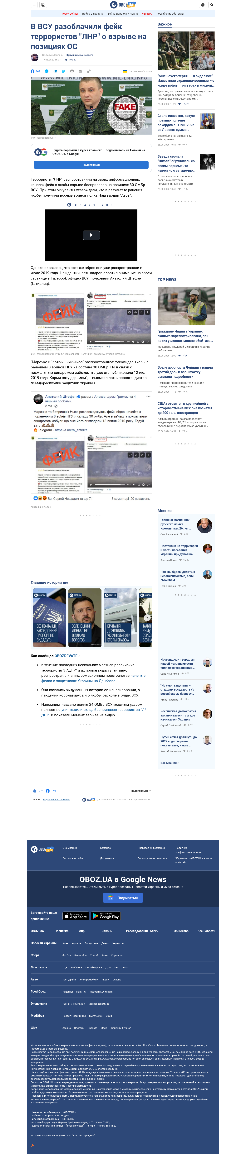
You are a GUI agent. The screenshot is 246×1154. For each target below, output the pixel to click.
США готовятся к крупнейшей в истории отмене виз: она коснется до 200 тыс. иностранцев (185, 408)
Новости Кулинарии (101, 991)
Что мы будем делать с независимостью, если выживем (177, 576)
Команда (105, 847)
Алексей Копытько (170, 751)
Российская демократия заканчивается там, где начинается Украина (178, 715)
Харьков (76, 943)
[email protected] (75, 1125)
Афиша (66, 1028)
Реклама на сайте (72, 858)
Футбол (66, 955)
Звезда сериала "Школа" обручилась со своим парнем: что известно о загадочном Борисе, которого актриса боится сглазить (176, 163)
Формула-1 (117, 955)
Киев (65, 943)
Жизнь (107, 931)
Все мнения (168, 763)
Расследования (137, 931)
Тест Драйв (69, 979)
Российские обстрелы (170, 13)
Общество (181, 931)
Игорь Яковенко (169, 699)
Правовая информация (151, 847)
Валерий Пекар (168, 560)
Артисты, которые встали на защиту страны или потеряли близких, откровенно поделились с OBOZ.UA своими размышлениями (186, 95)
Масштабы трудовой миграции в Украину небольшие (184, 348)
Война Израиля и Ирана (123, 13)
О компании (69, 847)
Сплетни (79, 1028)
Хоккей (94, 955)
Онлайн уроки (94, 967)
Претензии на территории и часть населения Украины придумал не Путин (179, 550)
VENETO (147, 13)
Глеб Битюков (168, 586)
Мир (81, 931)
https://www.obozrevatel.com (158, 1045)
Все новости (206, 931)
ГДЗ (64, 967)
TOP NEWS (167, 279)
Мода (104, 1028)
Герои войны (70, 13)
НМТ (125, 967)
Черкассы (118, 943)
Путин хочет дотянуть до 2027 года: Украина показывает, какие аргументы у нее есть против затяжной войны (178, 741)
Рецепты (67, 991)
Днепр (105, 943)
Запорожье (91, 943)
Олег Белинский (169, 534)
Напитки (81, 991)
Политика (62, 931)
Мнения (165, 510)
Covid (109, 1015)
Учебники (76, 967)
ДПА (108, 967)
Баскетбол (80, 955)
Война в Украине (92, 13)
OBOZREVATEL (67, 656)
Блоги (154, 931)
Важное (165, 24)
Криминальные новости (79, 55)
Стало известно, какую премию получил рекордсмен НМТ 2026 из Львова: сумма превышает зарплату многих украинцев (176, 123)
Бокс (105, 955)
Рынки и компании (73, 1003)
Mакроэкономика (99, 1003)
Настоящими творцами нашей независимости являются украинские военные (177, 664)
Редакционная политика (56, 799)
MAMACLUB (95, 1015)
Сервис (117, 979)
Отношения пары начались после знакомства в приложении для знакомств (175, 180)
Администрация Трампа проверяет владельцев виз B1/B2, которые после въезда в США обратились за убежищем (183, 422)
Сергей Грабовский (170, 725)
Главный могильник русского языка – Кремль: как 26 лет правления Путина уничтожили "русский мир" (176, 524)
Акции (105, 979)
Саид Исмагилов (169, 674)
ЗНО (116, 967)
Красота (92, 1028)
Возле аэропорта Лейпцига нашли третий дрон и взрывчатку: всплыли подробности (185, 372)
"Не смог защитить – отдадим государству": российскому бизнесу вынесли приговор (177, 690)
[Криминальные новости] (88, 800)
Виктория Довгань (52, 55)
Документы (107, 858)
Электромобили (88, 979)
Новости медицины (74, 1015)
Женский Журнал (121, 1028)
